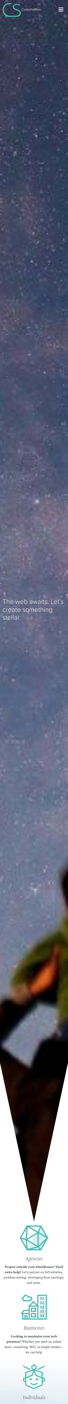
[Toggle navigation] (60, 9)
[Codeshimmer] (12, 9)
